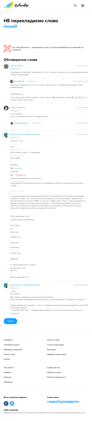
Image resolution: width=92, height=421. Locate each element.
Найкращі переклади (13, 349)
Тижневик (51, 349)
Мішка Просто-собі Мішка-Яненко (25, 134)
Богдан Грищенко (18, 107)
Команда (7, 377)
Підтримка (8, 382)
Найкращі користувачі (56, 354)
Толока (7, 359)
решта (19, 168)
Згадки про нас (53, 367)
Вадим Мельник (21, 123)
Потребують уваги (12, 345)
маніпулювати (63, 402)
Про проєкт (9, 367)
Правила (7, 372)
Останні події (9, 354)
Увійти (10, 321)
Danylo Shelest (16, 66)
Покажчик (8, 340)
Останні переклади (55, 345)
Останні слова (53, 340)
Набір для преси (54, 372)
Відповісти (15, 69)
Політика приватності (56, 377)
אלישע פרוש (19, 81)
